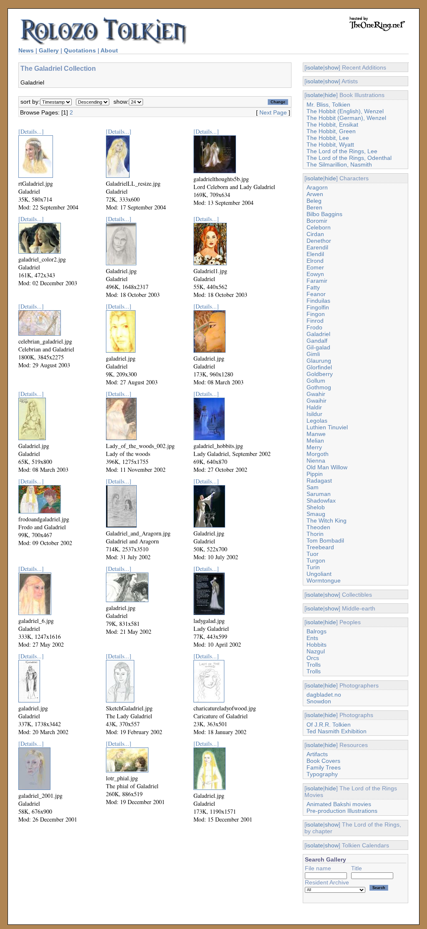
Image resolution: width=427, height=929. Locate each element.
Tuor (312, 553)
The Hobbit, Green (331, 131)
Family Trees (323, 767)
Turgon (315, 560)
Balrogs (316, 631)
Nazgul (315, 651)
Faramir (316, 280)
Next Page (273, 112)
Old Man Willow (326, 467)
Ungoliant (319, 573)
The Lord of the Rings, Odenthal (349, 157)
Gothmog (318, 387)
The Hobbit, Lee (327, 137)
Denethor (318, 240)
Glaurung (318, 360)
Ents (312, 638)
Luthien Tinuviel (327, 427)
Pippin (314, 474)
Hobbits (316, 644)
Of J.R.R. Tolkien (328, 724)
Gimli (313, 354)
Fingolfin (317, 307)
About (109, 50)
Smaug (315, 514)
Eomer (315, 267)
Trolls (313, 664)
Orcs (312, 658)
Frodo (314, 327)
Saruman (318, 494)
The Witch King (326, 520)
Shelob (315, 507)
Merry (314, 447)
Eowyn (315, 274)
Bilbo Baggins (324, 214)
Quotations (80, 50)
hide (330, 95)
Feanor (316, 294)
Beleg (314, 200)
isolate (314, 67)
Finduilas (318, 300)
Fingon (315, 314)
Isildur (314, 414)
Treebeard (320, 547)
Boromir (316, 220)
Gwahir (315, 394)
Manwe (316, 434)
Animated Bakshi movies (338, 804)
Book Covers (323, 760)
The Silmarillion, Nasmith (339, 164)
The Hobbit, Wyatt (330, 144)
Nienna (315, 460)
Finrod (315, 320)
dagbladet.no (323, 694)
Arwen (314, 194)
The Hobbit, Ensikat (332, 124)
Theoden (318, 527)
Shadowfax (321, 500)
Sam (312, 487)
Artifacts (317, 754)
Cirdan (315, 234)
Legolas (316, 420)
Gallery (49, 50)
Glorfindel (319, 367)
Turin (313, 567)
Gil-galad (318, 347)
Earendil (317, 247)
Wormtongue (323, 580)
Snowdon (318, 701)
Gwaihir (316, 400)
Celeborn (318, 227)
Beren (314, 207)
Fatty (313, 287)
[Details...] (31, 131)
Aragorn (317, 187)
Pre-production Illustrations (341, 810)
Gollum (315, 380)
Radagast (319, 480)
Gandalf (316, 340)
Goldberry (319, 374)
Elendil (315, 254)
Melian (315, 440)
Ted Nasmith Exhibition (336, 731)
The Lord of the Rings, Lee (341, 151)
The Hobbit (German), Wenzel (346, 118)
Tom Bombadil (325, 540)
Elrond (315, 260)
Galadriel (318, 334)
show (332, 67)
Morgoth (317, 454)
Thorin (315, 534)
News (26, 50)
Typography (322, 774)
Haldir (314, 407)
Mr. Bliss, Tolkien (328, 104)
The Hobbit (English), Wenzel (345, 111)
